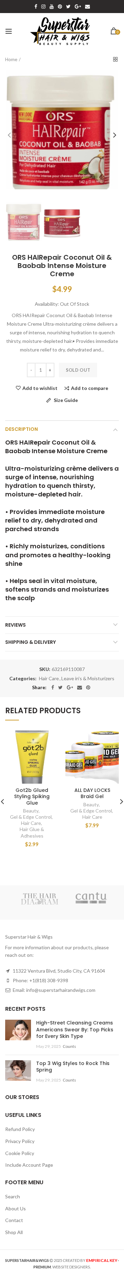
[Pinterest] (88, 687)
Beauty (31, 811)
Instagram (43, 6)
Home (11, 59)
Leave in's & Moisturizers (87, 678)
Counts (69, 1046)
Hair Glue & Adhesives (32, 832)
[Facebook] (52, 687)
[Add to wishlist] (49, 740)
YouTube (52, 6)
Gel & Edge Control (31, 817)
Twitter (68, 6)
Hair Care (49, 678)
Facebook (35, 6)
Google (78, 6)
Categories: (23, 678)
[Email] (79, 687)
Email (87, 6)
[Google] (70, 687)
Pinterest (60, 6)
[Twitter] (60, 687)
